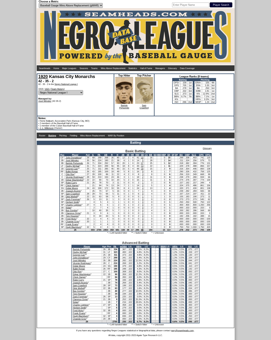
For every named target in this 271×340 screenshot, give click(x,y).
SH (168, 155)
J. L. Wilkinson (47, 128)
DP (176, 155)
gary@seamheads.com (182, 330)
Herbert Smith (72, 202)
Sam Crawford (73, 194)
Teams (94, 68)
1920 (43, 76)
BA (181, 155)
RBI (137, 155)
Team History (57, 89)
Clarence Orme (73, 213)
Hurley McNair (73, 166)
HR (132, 155)
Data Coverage (187, 68)
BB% (138, 246)
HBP (163, 155)
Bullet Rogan (72, 171)
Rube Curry (71, 182)
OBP (187, 155)
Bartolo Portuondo (74, 163)
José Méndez (44, 101)
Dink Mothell (71, 196)
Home (56, 68)
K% (153, 246)
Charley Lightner (74, 205)
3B (128, 155)
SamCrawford (144, 106)
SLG (194, 155)
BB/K (163, 246)
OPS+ (208, 155)
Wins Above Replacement (113, 68)
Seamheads (44, 68)
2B (123, 155)
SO (155, 155)
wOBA (123, 246)
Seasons (84, 68)
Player (75, 155)
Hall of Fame (146, 68)
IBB (159, 155)
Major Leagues (69, 68)
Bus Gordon (71, 210)
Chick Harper (72, 185)
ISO (190, 246)
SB (142, 155)
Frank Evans (72, 224)
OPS (201, 155)
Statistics (132, 68)
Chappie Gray (72, 221)
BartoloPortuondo (124, 106)
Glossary (172, 68)
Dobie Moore (72, 188)
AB (105, 155)
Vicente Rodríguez (75, 177)
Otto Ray (70, 174)
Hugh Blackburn (73, 227)
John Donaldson (73, 157)
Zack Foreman (73, 199)
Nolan (68, 207)
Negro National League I (66, 84)
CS (146, 155)
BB (150, 155)
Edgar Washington (74, 180)
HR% (175, 246)
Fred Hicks (71, 219)
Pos (62, 155)
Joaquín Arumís (73, 191)
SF (173, 155)
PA (99, 155)
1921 (47, 89)
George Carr (72, 169)
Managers (160, 68)
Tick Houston (72, 216)
